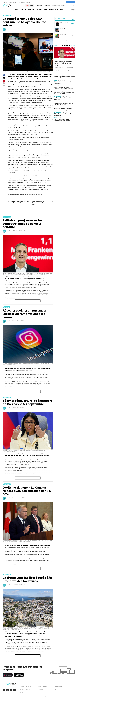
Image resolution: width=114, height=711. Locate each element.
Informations (40, 689)
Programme (39, 5)
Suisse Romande (58, 686)
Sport (56, 689)
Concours (39, 9)
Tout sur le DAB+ (53, 9)
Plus (61, 9)
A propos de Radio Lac (25, 689)
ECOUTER (30, 5)
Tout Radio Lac (40, 690)
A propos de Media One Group (24, 2)
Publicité (5, 2)
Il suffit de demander (42, 686)
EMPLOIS (21, 692)
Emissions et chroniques (25, 686)
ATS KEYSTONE (11, 30)
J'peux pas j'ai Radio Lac (42, 687)
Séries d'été (31, 9)
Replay (48, 5)
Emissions (16, 9)
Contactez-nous (12, 2)
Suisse (56, 687)
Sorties (45, 9)
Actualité (23, 9)
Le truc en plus (58, 690)
